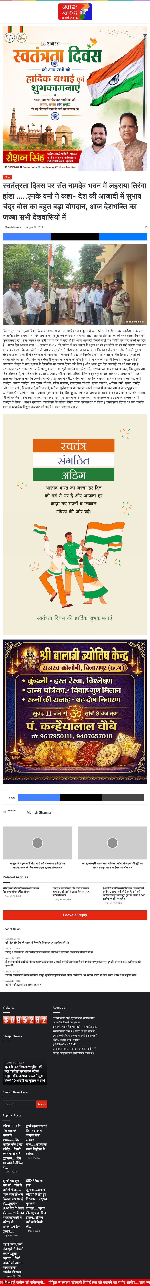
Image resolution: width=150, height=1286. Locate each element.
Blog (7, 177)
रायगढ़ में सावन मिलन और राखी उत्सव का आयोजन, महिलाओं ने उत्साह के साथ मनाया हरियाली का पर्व (71, 892)
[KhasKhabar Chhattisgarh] (75, 11)
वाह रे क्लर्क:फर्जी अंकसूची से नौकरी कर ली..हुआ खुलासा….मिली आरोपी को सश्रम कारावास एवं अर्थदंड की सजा (13, 1258)
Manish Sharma (13, 227)
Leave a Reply (75, 915)
